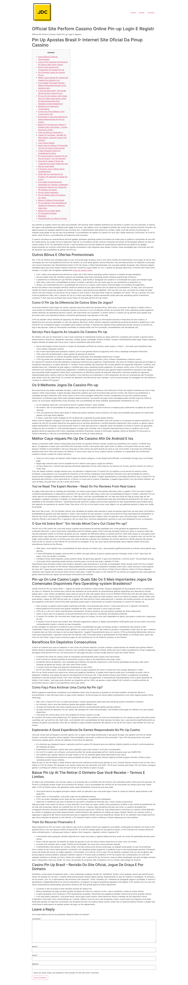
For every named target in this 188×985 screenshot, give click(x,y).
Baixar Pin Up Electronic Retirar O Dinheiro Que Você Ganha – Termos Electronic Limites (52, 127)
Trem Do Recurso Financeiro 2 (50, 132)
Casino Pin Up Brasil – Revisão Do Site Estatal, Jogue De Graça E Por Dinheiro (52, 137)
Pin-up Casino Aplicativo (48, 192)
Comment (36, 919)
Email (35, 955)
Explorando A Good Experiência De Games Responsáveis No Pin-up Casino (52, 119)
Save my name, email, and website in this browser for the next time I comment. (66, 973)
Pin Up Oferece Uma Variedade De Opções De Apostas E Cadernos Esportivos (52, 205)
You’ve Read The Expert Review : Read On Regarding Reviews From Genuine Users (52, 85)
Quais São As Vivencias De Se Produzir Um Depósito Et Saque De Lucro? (52, 176)
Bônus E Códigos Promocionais (51, 200)
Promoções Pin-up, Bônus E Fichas (52, 218)
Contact (151, 13)
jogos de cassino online (82, 270)
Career (141, 13)
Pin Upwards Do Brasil (47, 213)
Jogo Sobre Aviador (46, 143)
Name (35, 946)
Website (35, 964)
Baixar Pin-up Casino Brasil (49, 211)
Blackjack (42, 216)
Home (133, 13)
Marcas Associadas (46, 166)
